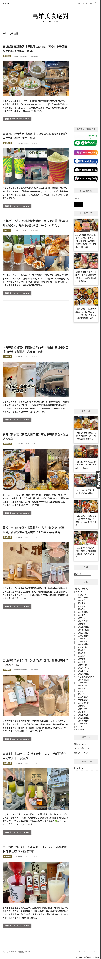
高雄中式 (7, 56)
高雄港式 (81, 659)
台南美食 (79, 727)
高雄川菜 (81, 600)
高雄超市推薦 (83, 715)
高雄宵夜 (81, 609)
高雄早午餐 (82, 647)
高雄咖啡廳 (82, 665)
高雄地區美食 (81, 730)
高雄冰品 (81, 618)
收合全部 (85, 589)
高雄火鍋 (81, 653)
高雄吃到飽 (82, 683)
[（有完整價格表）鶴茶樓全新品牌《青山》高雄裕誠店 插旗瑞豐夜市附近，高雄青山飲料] (36, 379)
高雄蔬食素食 (83, 633)
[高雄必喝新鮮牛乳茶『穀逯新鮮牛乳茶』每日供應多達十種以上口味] (36, 696)
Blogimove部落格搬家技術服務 (88, 957)
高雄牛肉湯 (82, 724)
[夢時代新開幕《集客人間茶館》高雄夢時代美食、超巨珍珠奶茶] (36, 469)
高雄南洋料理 (83, 636)
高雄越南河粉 (83, 621)
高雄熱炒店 (82, 689)
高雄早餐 (81, 624)
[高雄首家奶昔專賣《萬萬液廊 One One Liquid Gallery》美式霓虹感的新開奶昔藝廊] (36, 166)
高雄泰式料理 (83, 627)
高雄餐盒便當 (83, 703)
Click (98, 480)
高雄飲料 (81, 694)
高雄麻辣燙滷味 (84, 680)
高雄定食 (81, 603)
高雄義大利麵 (83, 630)
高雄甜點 (7, 670)
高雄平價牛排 (83, 671)
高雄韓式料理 (83, 674)
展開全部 (77, 589)
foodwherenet (20, 56)
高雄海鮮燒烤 (83, 697)
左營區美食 (7, 356)
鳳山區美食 (7, 537)
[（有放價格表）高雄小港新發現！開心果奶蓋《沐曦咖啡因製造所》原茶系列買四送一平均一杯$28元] (36, 253)
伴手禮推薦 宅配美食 (86, 677)
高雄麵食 (81, 650)
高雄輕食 (7, 230)
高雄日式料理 (83, 598)
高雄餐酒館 (82, 642)
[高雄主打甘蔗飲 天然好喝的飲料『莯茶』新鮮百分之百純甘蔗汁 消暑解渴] (36, 789)
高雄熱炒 (81, 662)
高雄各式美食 (81, 595)
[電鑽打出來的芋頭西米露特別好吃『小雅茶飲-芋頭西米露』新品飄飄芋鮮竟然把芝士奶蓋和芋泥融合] (36, 563)
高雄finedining (83, 668)
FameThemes (94, 952)
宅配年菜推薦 (83, 700)
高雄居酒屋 (82, 709)
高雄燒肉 (81, 691)
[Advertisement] (36, 324)
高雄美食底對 (50, 16)
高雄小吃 (81, 615)
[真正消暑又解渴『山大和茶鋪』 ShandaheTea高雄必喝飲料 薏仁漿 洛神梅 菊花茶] (36, 882)
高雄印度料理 (83, 718)
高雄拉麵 (81, 606)
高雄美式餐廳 (83, 612)
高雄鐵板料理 (83, 721)
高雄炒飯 (81, 706)
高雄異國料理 (83, 644)
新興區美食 (7, 763)
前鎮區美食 (7, 444)
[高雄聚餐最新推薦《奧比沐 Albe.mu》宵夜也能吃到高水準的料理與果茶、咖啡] (36, 79)
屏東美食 (79, 592)
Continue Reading (21, 119)
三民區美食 (7, 143)
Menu (7, 3)
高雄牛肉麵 (82, 685)
